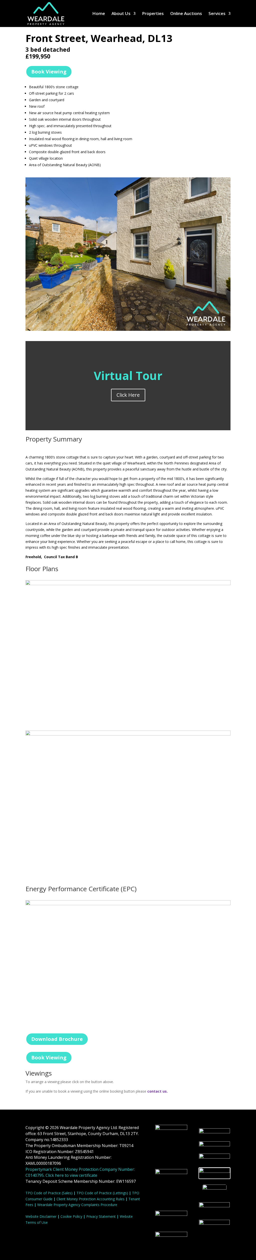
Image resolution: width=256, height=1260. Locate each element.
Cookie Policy (71, 1216)
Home (98, 14)
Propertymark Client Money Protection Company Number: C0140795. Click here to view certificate (80, 1172)
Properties (153, 14)
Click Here (128, 395)
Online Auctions (186, 14)
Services (217, 14)
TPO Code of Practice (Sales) (49, 1193)
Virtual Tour (128, 375)
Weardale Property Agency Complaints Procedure (77, 1204)
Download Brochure (57, 1039)
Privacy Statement (101, 1216)
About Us (121, 14)
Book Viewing (48, 71)
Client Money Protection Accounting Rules (90, 1199)
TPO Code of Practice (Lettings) (102, 1193)
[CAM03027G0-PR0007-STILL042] (128, 330)
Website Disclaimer (41, 1216)
